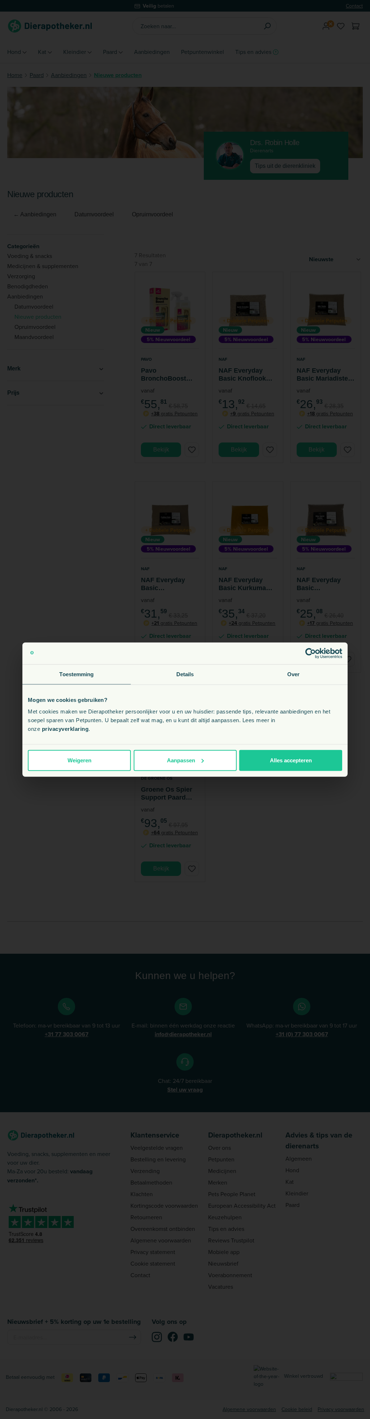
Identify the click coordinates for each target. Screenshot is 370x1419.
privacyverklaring (65, 728)
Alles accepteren (291, 760)
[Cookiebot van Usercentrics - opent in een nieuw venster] (310, 653)
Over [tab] (293, 674)
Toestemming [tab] (76, 674)
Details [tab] (185, 674)
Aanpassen (181, 760)
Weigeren (79, 760)
